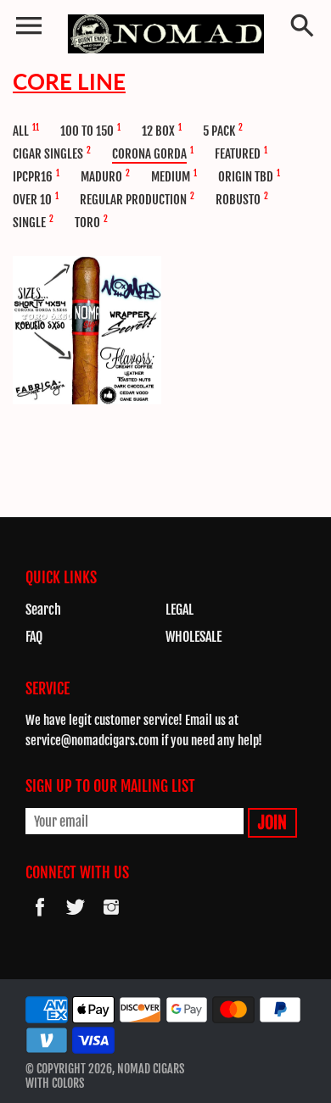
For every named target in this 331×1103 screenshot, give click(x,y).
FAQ (33, 636)
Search (43, 609)
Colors (68, 1083)
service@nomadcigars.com (92, 741)
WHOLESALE (194, 636)
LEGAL (180, 609)
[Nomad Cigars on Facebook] (39, 918)
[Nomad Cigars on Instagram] (111, 918)
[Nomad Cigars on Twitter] (75, 918)
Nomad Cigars (150, 1068)
